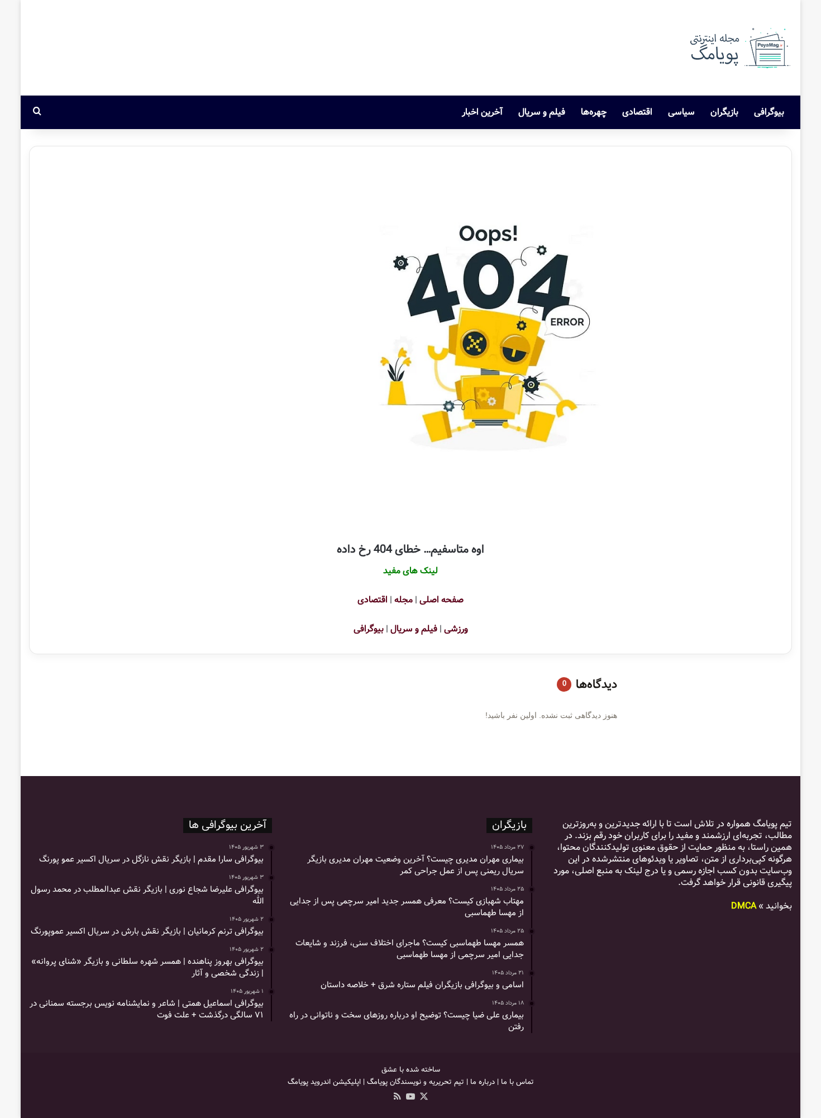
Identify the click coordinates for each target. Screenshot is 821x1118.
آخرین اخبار (482, 112)
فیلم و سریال (541, 112)
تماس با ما (517, 1082)
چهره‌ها (594, 112)
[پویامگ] (739, 47)
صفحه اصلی (441, 600)
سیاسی (681, 112)
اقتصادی (637, 112)
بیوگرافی (769, 112)
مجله (403, 600)
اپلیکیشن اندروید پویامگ (324, 1082)
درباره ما (482, 1082)
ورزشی (456, 629)
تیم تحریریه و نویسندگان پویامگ (415, 1082)
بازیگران (724, 112)
